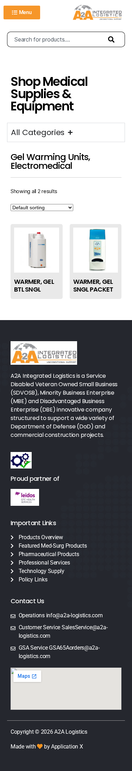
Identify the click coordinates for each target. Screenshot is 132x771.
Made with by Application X (47, 746)
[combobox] (54, 39)
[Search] (113, 39)
